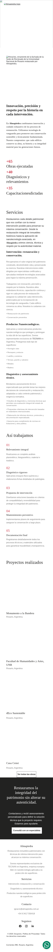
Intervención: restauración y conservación (26, 884)
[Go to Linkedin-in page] (32, 926)
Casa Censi (12, 763)
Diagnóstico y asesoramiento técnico (26, 889)
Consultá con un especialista (26, 830)
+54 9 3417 (23, 914)
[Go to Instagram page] (27, 926)
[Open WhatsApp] (47, 945)
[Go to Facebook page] (21, 926)
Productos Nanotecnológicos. (23, 324)
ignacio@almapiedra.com (25, 909)
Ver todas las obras (26, 774)
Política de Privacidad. (31, 934)
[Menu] (47, 6)
